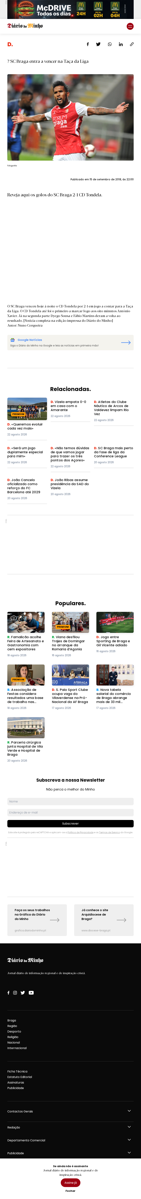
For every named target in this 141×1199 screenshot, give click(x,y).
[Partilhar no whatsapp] (110, 44)
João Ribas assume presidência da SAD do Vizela (67, 484)
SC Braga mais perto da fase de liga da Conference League (112, 452)
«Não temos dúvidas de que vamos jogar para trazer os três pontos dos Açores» (69, 455)
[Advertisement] (70, 544)
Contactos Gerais (20, 1111)
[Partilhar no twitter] (98, 44)
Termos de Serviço (109, 832)
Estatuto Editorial (19, 1077)
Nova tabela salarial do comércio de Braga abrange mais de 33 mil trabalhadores (113, 673)
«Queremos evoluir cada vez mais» (25, 402)
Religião (12, 1037)
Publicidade (15, 1088)
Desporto (14, 1031)
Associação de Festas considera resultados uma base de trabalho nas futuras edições (24, 673)
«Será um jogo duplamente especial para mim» (27, 452)
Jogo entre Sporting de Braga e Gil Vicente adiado (113, 618)
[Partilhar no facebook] (88, 44)
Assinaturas (15, 1082)
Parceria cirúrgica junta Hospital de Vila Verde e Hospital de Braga (25, 723)
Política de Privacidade (80, 832)
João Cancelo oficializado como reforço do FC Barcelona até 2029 (27, 484)
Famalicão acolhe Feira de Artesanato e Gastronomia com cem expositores (24, 620)
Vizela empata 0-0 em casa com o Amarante (67, 404)
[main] (70, 488)
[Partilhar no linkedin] (121, 44)
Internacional (17, 1048)
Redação (13, 1127)
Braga (11, 1020)
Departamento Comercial (26, 1140)
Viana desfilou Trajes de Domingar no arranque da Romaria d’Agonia (70, 618)
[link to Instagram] (15, 992)
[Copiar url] (132, 44)
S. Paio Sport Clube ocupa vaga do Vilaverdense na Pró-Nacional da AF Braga (68, 673)
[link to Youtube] (31, 992)
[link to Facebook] (8, 992)
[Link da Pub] (70, 9)
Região (12, 1026)
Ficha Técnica (17, 1071)
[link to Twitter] (23, 992)
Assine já (70, 1183)
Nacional (13, 1042)
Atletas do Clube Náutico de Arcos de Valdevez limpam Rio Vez (113, 406)
